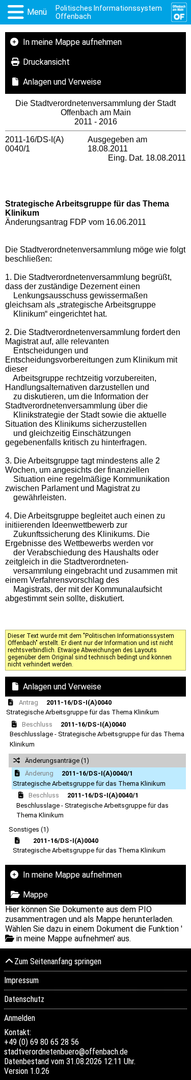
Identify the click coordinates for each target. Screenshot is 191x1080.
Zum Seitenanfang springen (57, 961)
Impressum (21, 980)
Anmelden (19, 1018)
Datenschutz (24, 999)
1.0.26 (39, 1071)
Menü (37, 12)
